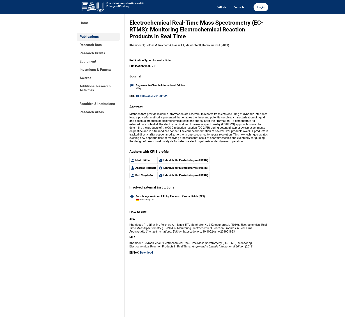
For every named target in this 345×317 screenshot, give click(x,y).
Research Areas (92, 112)
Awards (85, 78)
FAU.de (221, 7)
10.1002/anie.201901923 (152, 96)
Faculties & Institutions (97, 104)
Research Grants (92, 53)
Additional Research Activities (95, 88)
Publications (89, 37)
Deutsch (238, 7)
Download (146, 252)
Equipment (88, 61)
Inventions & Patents (96, 70)
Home (84, 23)
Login (260, 7)
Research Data (91, 45)
